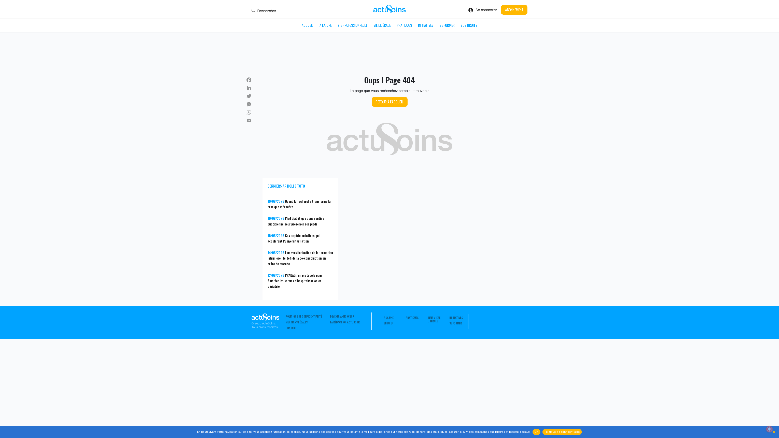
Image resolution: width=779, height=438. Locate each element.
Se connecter (486, 9)
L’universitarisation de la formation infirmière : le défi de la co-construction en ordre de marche (300, 258)
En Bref (388, 323)
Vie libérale (382, 25)
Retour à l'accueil (389, 101)
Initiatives (426, 25)
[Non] (774, 432)
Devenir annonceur (342, 316)
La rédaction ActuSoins (345, 322)
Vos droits (469, 25)
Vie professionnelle (352, 25)
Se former (447, 25)
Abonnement (514, 9)
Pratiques (404, 25)
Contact (291, 328)
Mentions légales (297, 322)
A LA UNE (326, 25)
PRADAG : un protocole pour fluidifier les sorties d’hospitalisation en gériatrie (295, 281)
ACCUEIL (307, 25)
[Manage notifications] (769, 429)
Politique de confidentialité (304, 316)
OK (536, 431)
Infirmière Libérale (433, 319)
